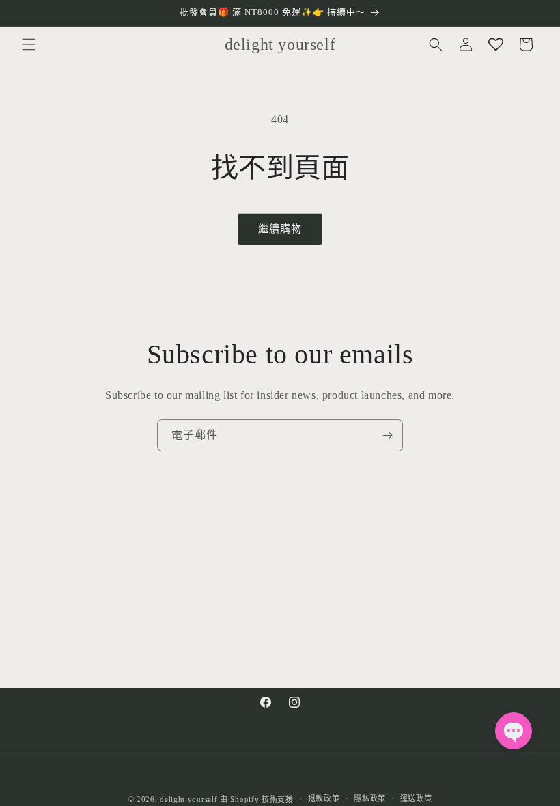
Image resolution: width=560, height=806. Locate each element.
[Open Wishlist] (496, 44)
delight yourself (188, 799)
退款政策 (324, 798)
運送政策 (416, 798)
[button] (29, 44)
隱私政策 (370, 798)
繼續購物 (280, 228)
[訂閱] (387, 435)
